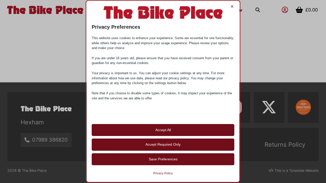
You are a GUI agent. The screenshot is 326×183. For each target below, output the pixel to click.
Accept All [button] (163, 130)
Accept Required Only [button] (163, 144)
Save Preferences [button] (163, 159)
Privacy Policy (163, 173)
